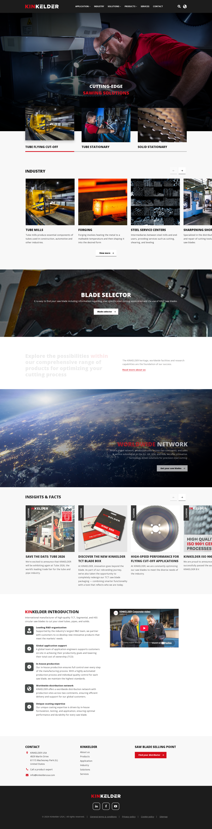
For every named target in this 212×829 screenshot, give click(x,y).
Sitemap (163, 817)
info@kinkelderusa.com (42, 775)
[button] (182, 170)
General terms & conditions (103, 817)
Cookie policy (147, 817)
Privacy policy (129, 817)
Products (85, 756)
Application (86, 760)
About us (85, 752)
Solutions (85, 769)
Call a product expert (41, 769)
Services (84, 773)
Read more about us (132, 369)
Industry (84, 765)
